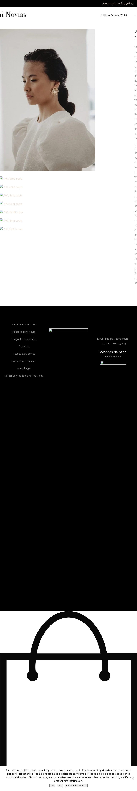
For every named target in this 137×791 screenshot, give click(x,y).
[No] (132, 778)
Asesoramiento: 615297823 (117, 3)
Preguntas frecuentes (24, 339)
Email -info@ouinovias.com (113, 338)
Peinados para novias (24, 331)
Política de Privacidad (24, 361)
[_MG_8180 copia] (11, 178)
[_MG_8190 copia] (11, 187)
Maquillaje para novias (24, 324)
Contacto (24, 346)
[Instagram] (111, 330)
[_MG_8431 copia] (11, 220)
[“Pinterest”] (121, 330)
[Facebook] (105, 330)
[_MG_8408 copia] (11, 212)
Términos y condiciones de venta (24, 375)
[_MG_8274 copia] (11, 203)
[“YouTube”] (116, 330)
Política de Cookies (24, 353)
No (60, 785)
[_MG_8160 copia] (47, 170)
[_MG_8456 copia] (11, 229)
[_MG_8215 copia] (11, 195)
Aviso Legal (24, 368)
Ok (52, 785)
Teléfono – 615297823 (113, 343)
